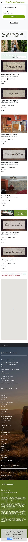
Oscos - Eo (4, 439)
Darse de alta (5, 490)
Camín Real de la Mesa (7, 402)
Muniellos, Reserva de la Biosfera (10, 369)
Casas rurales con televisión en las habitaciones (16, 504)
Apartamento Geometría (10, 74)
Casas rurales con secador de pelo (18, 497)
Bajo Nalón (4, 397)
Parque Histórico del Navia (8, 444)
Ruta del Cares (5, 378)
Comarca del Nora (6, 418)
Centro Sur (4, 411)
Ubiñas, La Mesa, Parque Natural (10, 383)
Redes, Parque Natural (7, 376)
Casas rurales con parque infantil (8, 505)
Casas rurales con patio (21, 510)
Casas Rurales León (6, 475)
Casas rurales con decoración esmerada (12, 518)
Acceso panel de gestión (9, 492)
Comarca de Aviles (6, 414)
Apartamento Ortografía (10, 233)
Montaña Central (5, 432)
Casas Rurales (4, 345)
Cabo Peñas (4, 400)
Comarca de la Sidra (6, 416)
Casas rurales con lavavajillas (14, 518)
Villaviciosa (4, 457)
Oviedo (3, 371)
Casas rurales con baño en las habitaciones (10, 502)
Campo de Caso (5, 404)
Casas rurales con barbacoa (19, 500)
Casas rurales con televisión (7, 500)
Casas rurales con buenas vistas (19, 498)
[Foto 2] (13, 97)
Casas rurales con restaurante (7, 499)
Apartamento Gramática (10, 162)
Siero (2, 446)
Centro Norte (4, 409)
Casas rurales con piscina (6, 498)
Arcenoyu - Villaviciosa (7, 261)
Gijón (2, 367)
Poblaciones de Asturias (7, 460)
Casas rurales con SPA (14, 514)
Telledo (3, 448)
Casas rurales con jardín (21, 519)
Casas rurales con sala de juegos (8, 511)
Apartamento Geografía (9, 101)
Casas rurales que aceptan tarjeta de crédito (12, 513)
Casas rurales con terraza (20, 499)
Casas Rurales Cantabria (7, 473)
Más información (17, 538)
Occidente (4, 434)
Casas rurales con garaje (6, 520)
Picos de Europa (5, 374)
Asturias (3, 395)
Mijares (3, 430)
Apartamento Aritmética (10, 259)
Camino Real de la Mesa (7, 360)
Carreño (3, 407)
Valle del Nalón (5, 453)
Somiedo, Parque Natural (8, 380)
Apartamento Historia (9, 134)
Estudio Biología (7, 196)
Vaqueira (3, 455)
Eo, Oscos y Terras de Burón (8, 364)
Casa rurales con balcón (11, 506)
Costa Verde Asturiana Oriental (9, 362)
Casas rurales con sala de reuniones (13, 512)
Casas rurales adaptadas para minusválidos (12, 508)
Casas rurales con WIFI (6, 497)
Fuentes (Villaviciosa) (7, 76)
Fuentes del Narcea (6, 425)
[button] (14, 309)
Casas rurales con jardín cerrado (13, 517)
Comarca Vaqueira (6, 420)
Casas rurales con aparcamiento (11, 507)
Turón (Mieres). (5, 450)
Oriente (3, 437)
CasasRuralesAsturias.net (15, 2)
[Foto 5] (15, 97)
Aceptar (10, 538)
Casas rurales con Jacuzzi (9, 510)
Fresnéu (3, 423)
